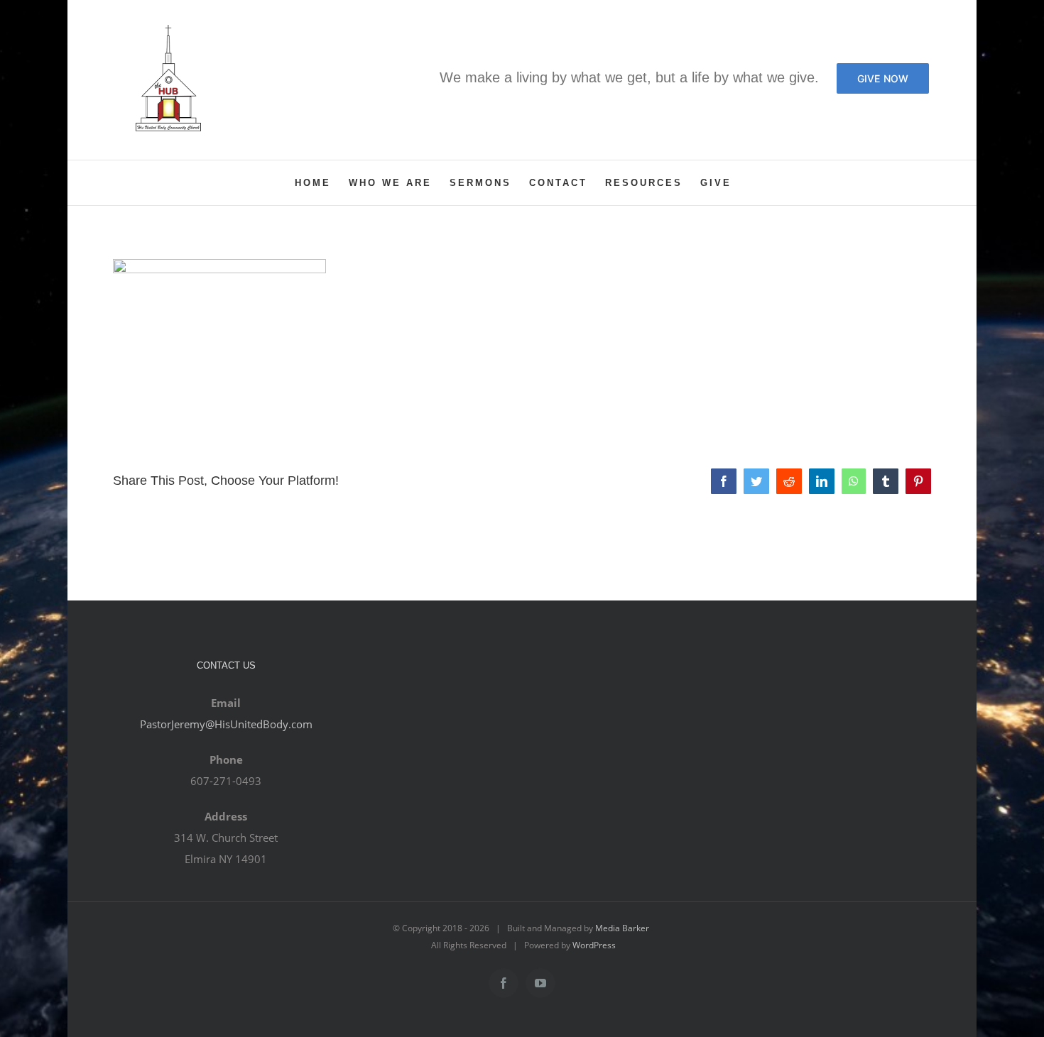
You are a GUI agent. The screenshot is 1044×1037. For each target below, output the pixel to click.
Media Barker (622, 928)
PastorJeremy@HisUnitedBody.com (226, 724)
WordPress (594, 945)
